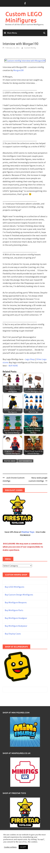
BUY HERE (13, 365)
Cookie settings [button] (10, 847)
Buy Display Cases (13, 633)
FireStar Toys (27, 532)
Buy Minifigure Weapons (16, 602)
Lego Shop (30, 359)
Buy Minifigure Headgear (16, 618)
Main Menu (12, 32)
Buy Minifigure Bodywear (16, 626)
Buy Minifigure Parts (14, 610)
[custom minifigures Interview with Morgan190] (25, 60)
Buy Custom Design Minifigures (19, 594)
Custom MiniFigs (25, 461)
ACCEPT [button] (23, 847)
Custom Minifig (30, 48)
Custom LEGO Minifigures (23, 17)
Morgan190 (18, 70)
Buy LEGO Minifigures (14, 586)
